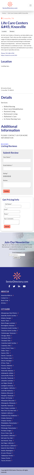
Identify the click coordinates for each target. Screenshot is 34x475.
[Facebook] (9, 286)
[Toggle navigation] (30, 5)
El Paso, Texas (5, 363)
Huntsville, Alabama (7, 370)
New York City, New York (9, 410)
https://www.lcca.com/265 (9, 55)
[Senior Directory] (10, 5)
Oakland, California (7, 413)
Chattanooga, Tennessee (8, 333)
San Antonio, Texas (6, 440)
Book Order (5, 300)
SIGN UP (17, 257)
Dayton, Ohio (5, 353)
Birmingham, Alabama (8, 325)
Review (5, 180)
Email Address (17, 252)
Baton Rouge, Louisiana (8, 323)
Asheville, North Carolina (8, 315)
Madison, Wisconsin (7, 393)
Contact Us (4, 298)
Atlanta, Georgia (6, 318)
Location (4, 31)
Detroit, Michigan (6, 360)
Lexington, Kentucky (7, 385)
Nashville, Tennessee (7, 405)
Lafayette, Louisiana (7, 380)
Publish (6, 191)
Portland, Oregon (6, 430)
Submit (7, 226)
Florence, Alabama (6, 365)
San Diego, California (7, 443)
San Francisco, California (8, 445)
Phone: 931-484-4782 (7, 53)
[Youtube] (24, 286)
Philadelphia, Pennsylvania (9, 423)
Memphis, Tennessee (7, 395)
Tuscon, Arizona (6, 460)
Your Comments (8, 218)
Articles (3, 303)
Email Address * (8, 165)
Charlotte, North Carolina (9, 330)
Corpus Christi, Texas (7, 348)
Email (6, 209)
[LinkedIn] (19, 286)
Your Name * (7, 157)
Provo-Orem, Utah (6, 433)
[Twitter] (14, 286)
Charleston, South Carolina (9, 328)
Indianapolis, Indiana (7, 373)
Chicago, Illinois (6, 335)
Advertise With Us (6, 295)
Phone (6, 214)
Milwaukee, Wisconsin (8, 400)
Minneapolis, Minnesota (8, 403)
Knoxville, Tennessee (7, 378)
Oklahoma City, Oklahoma (9, 415)
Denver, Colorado (6, 355)
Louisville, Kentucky (7, 390)
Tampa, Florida (5, 458)
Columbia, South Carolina (8, 343)
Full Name (8, 204)
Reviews (12, 31)
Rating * (5, 173)
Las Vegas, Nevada (6, 383)
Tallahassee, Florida (7, 455)
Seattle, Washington (7, 450)
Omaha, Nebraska (6, 418)
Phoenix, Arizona (6, 425)
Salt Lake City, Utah (7, 438)
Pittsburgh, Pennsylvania (8, 428)
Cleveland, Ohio (6, 340)
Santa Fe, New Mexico (8, 448)
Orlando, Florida (6, 420)
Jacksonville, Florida (7, 375)
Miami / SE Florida (6, 398)
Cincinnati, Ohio (6, 338)
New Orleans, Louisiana (8, 408)
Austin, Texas (5, 320)
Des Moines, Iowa (6, 358)
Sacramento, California (8, 435)
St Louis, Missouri (6, 453)
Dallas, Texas (5, 350)
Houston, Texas (6, 368)
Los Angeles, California (8, 388)
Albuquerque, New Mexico (9, 313)
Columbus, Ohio (6, 345)
